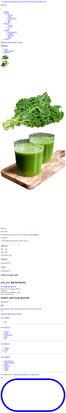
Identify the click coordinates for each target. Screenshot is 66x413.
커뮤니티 (7, 344)
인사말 (9, 17)
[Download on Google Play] (5, 287)
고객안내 (7, 357)
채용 (9, 22)
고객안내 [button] (6, 30)
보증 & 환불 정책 (12, 32)
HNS (2, 305)
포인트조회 (11, 36)
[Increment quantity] (19, 244)
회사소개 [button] (6, 13)
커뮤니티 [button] (6, 23)
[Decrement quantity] (1, 244)
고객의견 (6, 39)
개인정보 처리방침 (9, 363)
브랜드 (9, 20)
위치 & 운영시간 (12, 18)
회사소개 (10, 15)
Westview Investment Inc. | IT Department (26, 374)
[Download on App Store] (13, 287)
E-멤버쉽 (10, 34)
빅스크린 (10, 25)
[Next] (3, 279)
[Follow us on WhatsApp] (11, 314)
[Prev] (1, 279)
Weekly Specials (9, 51)
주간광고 (6, 11)
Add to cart (4, 246)
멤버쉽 (6, 364)
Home (6, 49)
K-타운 (10, 27)
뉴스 (9, 29)
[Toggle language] (4, 46)
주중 (5, 322)
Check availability (33, 235)
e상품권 (6, 370)
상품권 (9, 37)
